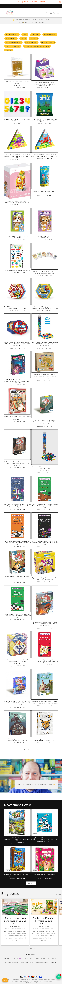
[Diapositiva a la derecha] (34, 948)
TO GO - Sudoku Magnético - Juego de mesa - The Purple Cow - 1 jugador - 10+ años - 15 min (44, 506)
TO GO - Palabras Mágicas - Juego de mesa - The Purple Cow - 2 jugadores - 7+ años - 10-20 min (44, 661)
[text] (31, 2)
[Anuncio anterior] (3, 6)
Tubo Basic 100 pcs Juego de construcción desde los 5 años (44, 467)
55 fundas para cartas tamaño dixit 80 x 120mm (17, 82)
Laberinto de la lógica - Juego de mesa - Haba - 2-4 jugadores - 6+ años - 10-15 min (44, 375)
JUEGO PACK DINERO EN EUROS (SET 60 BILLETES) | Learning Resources (44, 272)
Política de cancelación (31, 982)
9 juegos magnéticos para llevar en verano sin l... (15, 921)
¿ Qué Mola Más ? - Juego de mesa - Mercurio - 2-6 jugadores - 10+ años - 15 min (44, 838)
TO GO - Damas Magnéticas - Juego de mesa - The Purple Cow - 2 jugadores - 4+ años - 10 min (17, 615)
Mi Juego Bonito (15, 979)
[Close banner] (60, 2)
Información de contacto (46, 981)
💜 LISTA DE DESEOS (25, 958)
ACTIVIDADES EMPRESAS (41, 958)
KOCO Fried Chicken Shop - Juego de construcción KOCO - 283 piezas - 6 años (17, 201)
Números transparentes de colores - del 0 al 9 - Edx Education (17, 120)
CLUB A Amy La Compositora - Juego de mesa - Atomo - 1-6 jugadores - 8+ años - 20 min (17, 462)
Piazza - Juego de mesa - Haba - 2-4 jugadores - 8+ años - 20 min (17, 660)
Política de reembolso (37, 979)
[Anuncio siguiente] (59, 6)
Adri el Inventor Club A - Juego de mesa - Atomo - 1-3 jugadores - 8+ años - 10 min (17, 577)
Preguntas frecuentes (26, 962)
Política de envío (27, 981)
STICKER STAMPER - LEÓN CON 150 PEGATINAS (44, 237)
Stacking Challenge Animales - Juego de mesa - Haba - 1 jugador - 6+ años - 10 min (44, 192)
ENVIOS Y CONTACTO (11, 958)
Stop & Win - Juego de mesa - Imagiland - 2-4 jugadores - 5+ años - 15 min (17, 307)
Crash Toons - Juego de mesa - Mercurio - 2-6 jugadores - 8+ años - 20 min (17, 875)
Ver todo (31, 883)
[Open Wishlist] (54, 13)
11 (37, 750)
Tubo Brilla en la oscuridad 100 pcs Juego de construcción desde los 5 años (44, 342)
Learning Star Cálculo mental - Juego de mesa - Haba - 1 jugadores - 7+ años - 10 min (44, 155)
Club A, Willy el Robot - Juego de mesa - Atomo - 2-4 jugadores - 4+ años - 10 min (45, 421)
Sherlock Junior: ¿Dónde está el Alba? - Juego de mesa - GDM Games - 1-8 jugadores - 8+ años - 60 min (17, 418)
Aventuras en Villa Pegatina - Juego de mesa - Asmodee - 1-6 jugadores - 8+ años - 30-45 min (17, 839)
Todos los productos (31, 966)
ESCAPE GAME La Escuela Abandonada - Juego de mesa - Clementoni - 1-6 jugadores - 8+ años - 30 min (17, 381)
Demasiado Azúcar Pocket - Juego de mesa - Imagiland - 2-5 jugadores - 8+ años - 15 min (17, 342)
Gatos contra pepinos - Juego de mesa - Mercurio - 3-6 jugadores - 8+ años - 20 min (44, 875)
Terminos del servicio (11, 962)
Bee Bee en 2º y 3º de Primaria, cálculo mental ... (44, 921)
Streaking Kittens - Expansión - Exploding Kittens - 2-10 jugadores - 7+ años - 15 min (44, 120)
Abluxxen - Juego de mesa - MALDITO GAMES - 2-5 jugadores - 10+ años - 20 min (44, 739)
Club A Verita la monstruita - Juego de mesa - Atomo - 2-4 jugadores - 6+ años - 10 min (17, 702)
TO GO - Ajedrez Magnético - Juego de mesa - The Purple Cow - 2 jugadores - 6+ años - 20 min (17, 542)
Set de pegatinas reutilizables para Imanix (17, 270)
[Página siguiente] (42, 750)
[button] (3, 13)
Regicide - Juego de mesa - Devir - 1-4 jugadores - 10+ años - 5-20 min (17, 739)
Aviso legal (36, 981)
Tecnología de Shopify (25, 979)
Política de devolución (41, 962)
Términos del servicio (16, 981)
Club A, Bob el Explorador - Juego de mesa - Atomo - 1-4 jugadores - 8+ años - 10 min (44, 622)
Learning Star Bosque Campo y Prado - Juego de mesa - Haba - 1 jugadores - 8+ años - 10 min (17, 156)
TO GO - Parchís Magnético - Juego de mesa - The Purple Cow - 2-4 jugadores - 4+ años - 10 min (17, 506)
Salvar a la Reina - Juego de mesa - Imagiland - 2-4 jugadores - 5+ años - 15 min (44, 307)
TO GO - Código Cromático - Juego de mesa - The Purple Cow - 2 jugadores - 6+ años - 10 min (45, 542)
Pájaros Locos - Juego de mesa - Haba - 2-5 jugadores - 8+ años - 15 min (44, 578)
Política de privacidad (49, 979)
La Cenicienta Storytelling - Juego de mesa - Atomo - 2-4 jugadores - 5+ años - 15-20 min (45, 702)
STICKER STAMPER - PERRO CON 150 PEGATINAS (17, 237)
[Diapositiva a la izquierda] (27, 948)
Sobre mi (53, 958)
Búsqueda (53, 962)
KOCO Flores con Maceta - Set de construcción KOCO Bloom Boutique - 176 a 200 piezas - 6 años (44, 84)
